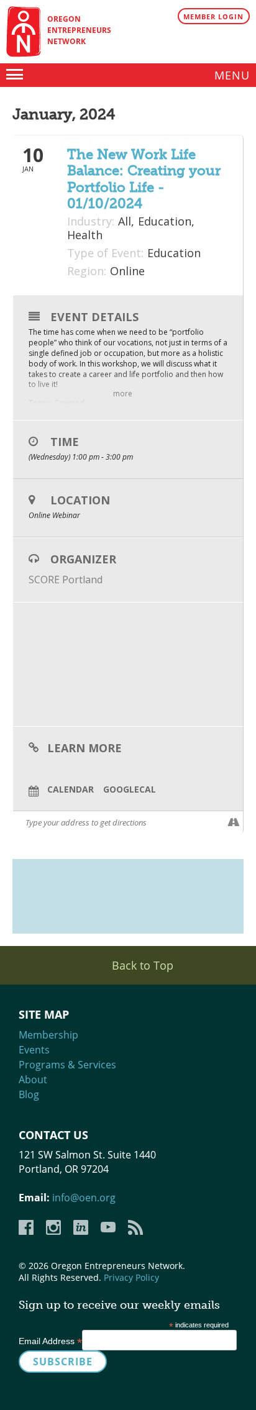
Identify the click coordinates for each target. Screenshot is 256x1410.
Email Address (50, 1341)
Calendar (70, 790)
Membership (48, 1035)
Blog (29, 1094)
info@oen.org (84, 1197)
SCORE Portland (66, 579)
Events (34, 1050)
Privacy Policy (131, 1277)
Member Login (213, 16)
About (33, 1079)
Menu (232, 75)
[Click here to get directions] (233, 822)
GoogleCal (129, 790)
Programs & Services (67, 1064)
